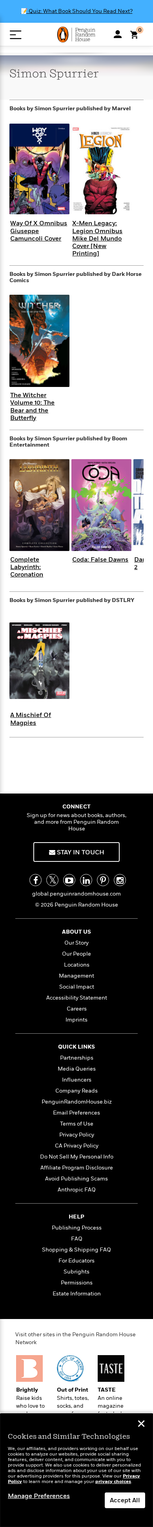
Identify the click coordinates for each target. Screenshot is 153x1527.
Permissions (77, 1282)
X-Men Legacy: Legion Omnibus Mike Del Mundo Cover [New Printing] (97, 238)
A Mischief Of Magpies (30, 719)
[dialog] (76, 1470)
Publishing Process (77, 1227)
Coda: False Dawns (100, 559)
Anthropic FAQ (77, 1189)
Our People (76, 954)
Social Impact (76, 987)
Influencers (76, 1080)
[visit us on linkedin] (86, 880)
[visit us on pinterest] (103, 880)
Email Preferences (76, 1113)
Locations (76, 965)
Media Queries (77, 1069)
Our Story (76, 943)
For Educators (76, 1260)
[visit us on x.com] (52, 880)
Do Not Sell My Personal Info (76, 1156)
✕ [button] (141, 1424)
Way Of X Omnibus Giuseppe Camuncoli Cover (38, 231)
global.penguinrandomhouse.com (76, 894)
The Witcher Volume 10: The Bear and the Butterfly (32, 406)
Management (76, 976)
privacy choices (113, 1481)
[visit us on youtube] (69, 880)
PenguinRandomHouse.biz (77, 1102)
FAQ (76, 1238)
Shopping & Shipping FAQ (76, 1249)
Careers (77, 1009)
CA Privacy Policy (76, 1145)
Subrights (76, 1271)
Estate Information (77, 1293)
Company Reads (76, 1091)
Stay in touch (79, 852)
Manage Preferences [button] (39, 1496)
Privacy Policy (76, 1134)
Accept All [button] (125, 1500)
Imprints (76, 1019)
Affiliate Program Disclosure (76, 1167)
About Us (76, 932)
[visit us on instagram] (120, 880)
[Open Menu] (15, 34)
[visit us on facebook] (35, 880)
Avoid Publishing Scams (76, 1178)
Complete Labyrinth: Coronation (26, 567)
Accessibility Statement (76, 998)
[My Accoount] (117, 34)
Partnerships (76, 1058)
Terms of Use (76, 1123)
